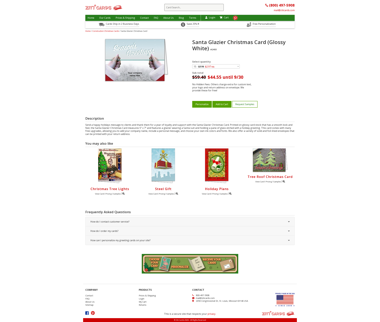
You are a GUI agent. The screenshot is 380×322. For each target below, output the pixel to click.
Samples (117, 193)
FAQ (156, 17)
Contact (144, 17)
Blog (181, 17)
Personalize (202, 104)
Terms (192, 17)
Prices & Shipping (125, 17)
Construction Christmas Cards (105, 31)
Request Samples (244, 104)
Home (91, 17)
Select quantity (201, 61)
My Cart (143, 301)
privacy (211, 313)
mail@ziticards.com (284, 10)
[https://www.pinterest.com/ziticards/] (235, 18)
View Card (99, 193)
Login (212, 17)
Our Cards (105, 17)
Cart (226, 17)
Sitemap (89, 304)
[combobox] (216, 66)
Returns (142, 304)
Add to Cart (222, 104)
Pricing (108, 193)
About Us (168, 17)
